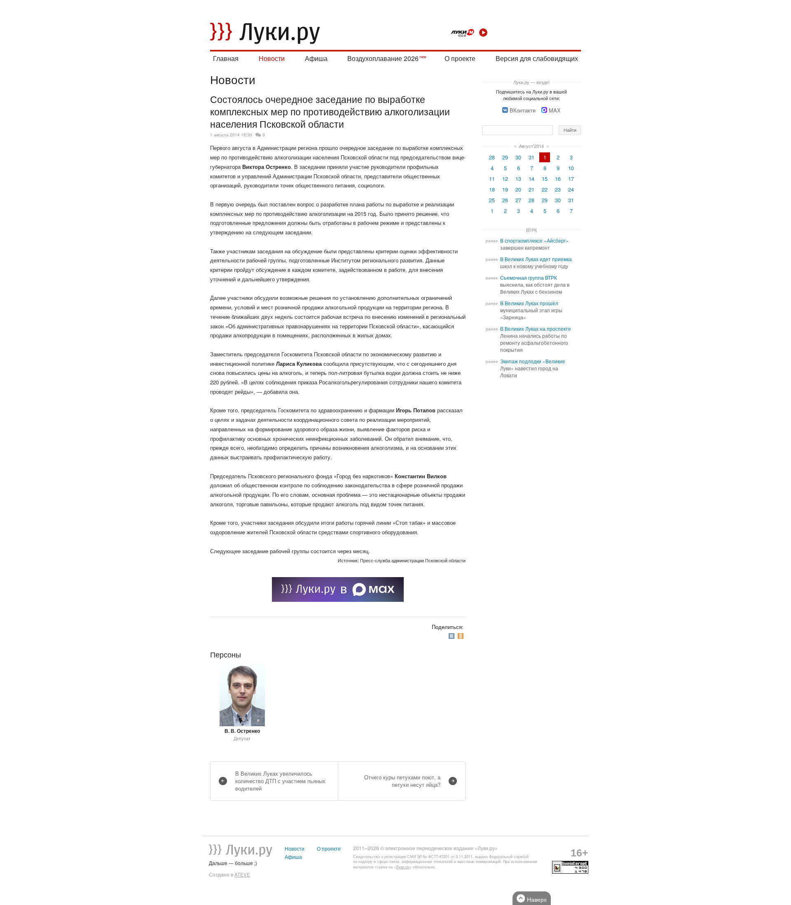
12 (505, 178)
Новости (272, 58)
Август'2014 (531, 146)
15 (545, 178)
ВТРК (531, 230)
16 (558, 178)
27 (518, 200)
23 (558, 189)
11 (492, 178)
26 (505, 200)
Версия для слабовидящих (537, 58)
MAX (555, 110)
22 (545, 189)
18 (492, 189)
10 (571, 168)
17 (571, 178)
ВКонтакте (523, 110)
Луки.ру (403, 867)
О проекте (460, 58)
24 (571, 189)
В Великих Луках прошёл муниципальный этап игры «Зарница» (531, 310)
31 (531, 157)
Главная (226, 58)
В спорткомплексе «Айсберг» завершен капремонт (534, 244)
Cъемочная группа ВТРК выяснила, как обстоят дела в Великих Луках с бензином (534, 284)
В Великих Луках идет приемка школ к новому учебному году (536, 262)
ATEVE (242, 874)
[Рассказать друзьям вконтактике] (452, 636)
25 (492, 200)
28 (492, 157)
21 (531, 189)
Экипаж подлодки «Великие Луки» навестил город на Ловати (532, 368)
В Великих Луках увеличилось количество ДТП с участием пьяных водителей (280, 780)
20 (518, 189)
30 (518, 157)
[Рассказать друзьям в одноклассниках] (461, 636)
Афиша (316, 58)
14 (531, 178)
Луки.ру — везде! (531, 82)
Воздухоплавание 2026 (383, 58)
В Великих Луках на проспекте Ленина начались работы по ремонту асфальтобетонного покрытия (535, 339)
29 (505, 157)
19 (505, 189)
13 (518, 178)
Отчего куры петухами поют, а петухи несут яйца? (402, 780)
